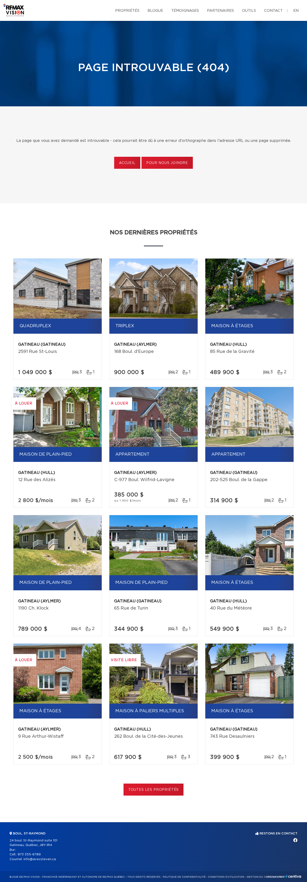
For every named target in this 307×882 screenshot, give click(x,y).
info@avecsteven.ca (40, 859)
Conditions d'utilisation (226, 877)
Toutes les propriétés (153, 789)
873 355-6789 (29, 854)
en (296, 10)
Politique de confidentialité (184, 877)
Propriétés (127, 10)
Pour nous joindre (167, 163)
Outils (249, 10)
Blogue (155, 10)
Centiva (293, 876)
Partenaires (220, 10)
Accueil (127, 163)
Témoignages (185, 10)
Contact (273, 10)
